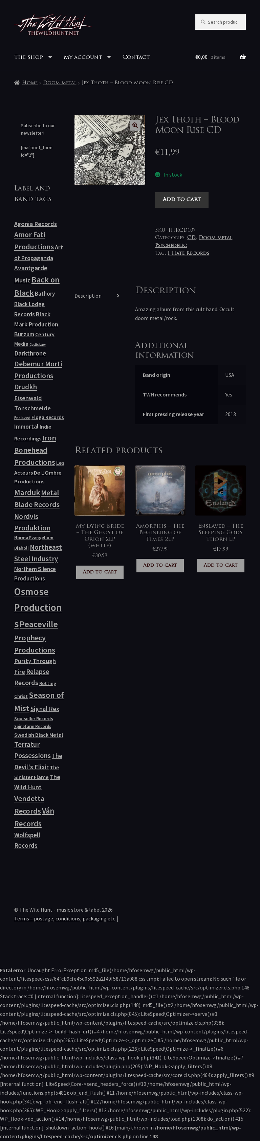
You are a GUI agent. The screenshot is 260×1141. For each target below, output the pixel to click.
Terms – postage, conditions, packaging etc (64, 918)
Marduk (27, 492)
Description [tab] (88, 295)
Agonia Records (35, 224)
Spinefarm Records (32, 726)
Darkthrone (30, 353)
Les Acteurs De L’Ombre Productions (39, 472)
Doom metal (60, 83)
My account (83, 57)
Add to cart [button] (100, 572)
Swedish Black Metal (38, 734)
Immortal (26, 426)
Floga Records (47, 417)
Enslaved (22, 417)
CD (191, 238)
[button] (135, 125)
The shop (28, 57)
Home (30, 83)
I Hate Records (188, 253)
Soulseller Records (33, 718)
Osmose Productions (38, 607)
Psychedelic (171, 245)
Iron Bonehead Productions (35, 450)
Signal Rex (44, 709)
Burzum (24, 334)
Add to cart (182, 199)
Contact (136, 57)
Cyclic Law (37, 344)
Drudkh (25, 387)
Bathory (45, 293)
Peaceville (39, 624)
